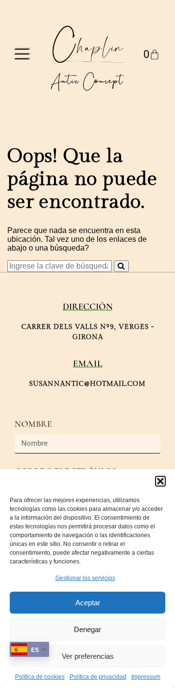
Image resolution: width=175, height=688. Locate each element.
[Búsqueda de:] (60, 266)
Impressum (145, 676)
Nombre (33, 423)
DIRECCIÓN (88, 306)
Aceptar (87, 602)
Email (88, 363)
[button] (160, 481)
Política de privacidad (98, 676)
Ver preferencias (88, 656)
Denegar (87, 629)
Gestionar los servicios (85, 578)
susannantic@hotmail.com (87, 384)
